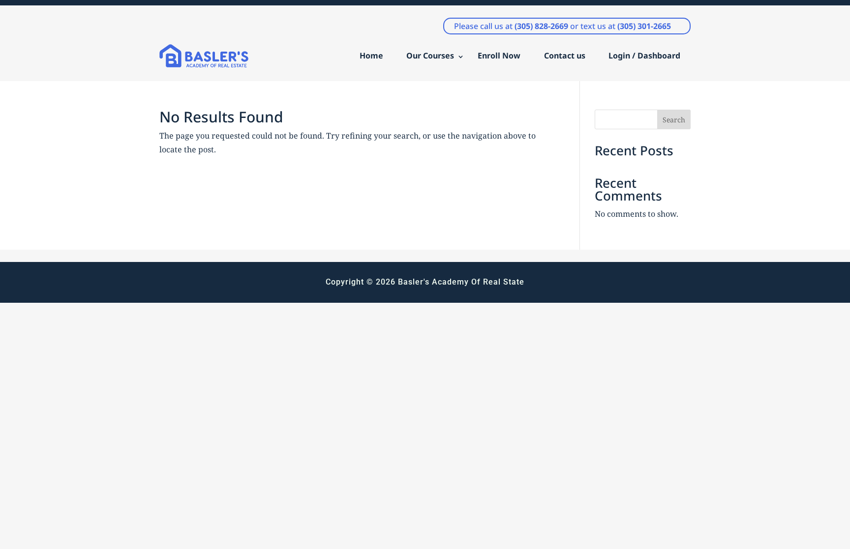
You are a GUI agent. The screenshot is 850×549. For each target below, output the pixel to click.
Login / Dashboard (644, 55)
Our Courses (430, 55)
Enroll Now (499, 55)
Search (674, 119)
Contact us (564, 55)
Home (371, 55)
